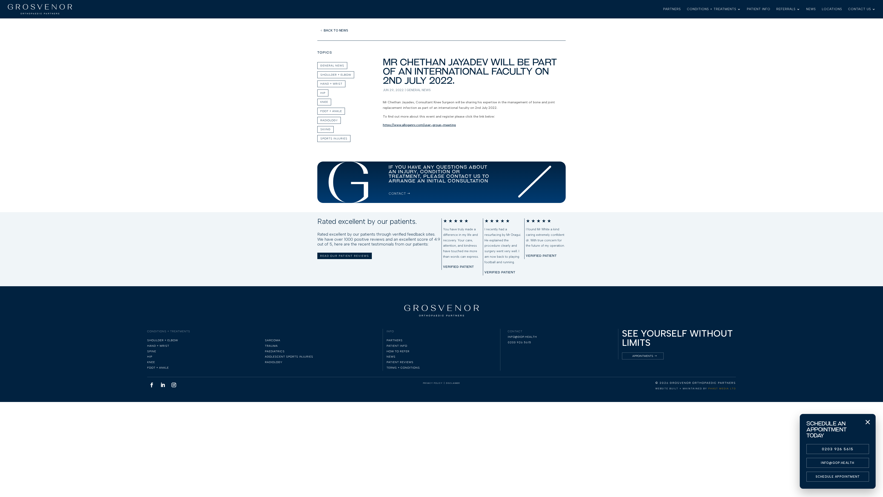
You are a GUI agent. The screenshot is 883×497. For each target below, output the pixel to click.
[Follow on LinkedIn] (162, 385)
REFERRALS (786, 9)
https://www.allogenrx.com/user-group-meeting (419, 125)
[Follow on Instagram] (173, 385)
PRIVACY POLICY (433, 383)
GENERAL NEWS (332, 65)
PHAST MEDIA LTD (722, 388)
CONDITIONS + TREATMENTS (711, 9)
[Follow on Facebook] (151, 385)
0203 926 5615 (838, 449)
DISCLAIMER (453, 383)
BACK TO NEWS (336, 30)
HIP (322, 93)
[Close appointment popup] (867, 422)
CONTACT (397, 194)
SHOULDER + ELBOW (335, 74)
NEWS (811, 9)
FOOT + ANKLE (331, 111)
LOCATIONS (832, 9)
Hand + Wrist (331, 83)
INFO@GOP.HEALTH (837, 463)
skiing (325, 129)
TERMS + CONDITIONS (403, 367)
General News (419, 90)
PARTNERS (672, 9)
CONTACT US (859, 9)
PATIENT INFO (758, 9)
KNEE (324, 102)
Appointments (642, 356)
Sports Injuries (333, 138)
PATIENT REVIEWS (400, 362)
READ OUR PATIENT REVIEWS (344, 255)
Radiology (329, 120)
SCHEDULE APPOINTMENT (838, 476)
